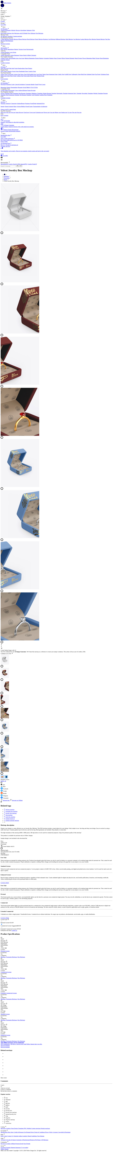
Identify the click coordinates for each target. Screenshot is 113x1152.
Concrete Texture (5, 60)
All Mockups (4, 29)
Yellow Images (4, 1149)
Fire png (13, 112)
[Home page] (5, 174)
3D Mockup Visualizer (7, 36)
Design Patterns (39, 58)
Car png (70, 112)
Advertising (23, 30)
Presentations (14, 87)
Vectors (5, 49)
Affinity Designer (31, 55)
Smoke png (64, 112)
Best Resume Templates (25, 93)
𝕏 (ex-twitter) (24, 1147)
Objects (3, 109)
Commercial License (6, 972)
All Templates (4, 83)
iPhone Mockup (22, 39)
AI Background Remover (28, 1140)
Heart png (3, 112)
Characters (13, 103)
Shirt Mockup (69, 39)
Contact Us (10, 1136)
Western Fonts (40, 76)
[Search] (17, 166)
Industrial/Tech (41, 103)
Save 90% (3, 24)
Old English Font (31, 74)
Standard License (5, 1014)
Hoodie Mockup (13, 39)
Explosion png (39, 112)
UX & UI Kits (34, 87)
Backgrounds (29, 49)
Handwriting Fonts (23, 68)
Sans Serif (6, 68)
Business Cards (10, 84)
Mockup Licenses (5, 43)
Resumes (20, 87)
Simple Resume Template (49, 93)
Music (15, 106)
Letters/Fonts (12, 109)
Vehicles (13, 30)
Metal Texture (96, 58)
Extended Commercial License (9, 993)
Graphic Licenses (5, 62)
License (3, 21)
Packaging (8, 30)
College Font (20, 76)
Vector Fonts (15, 71)
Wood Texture (78, 58)
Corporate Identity (30, 84)
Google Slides (4, 90)
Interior (2, 106)
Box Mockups (21, 957)
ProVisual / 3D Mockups (41, 1140)
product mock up (10, 818)
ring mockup (8, 815)
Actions (3, 52)
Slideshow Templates (37, 93)
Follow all (3, 781)
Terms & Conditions (39, 1132)
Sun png (79, 112)
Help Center (4, 1136)
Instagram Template (14, 95)
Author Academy (23, 1136)
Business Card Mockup (49, 39)
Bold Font (83, 74)
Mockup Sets (10, 33)
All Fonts (3, 67)
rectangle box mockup (11, 811)
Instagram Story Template (74, 93)
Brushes (7, 52)
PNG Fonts (4, 71)
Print (33, 30)
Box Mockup (92, 39)
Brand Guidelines (32, 1136)
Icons (24, 49)
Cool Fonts (10, 74)
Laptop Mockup (84, 39)
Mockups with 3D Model (21, 33)
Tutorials (16, 1136)
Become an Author (6, 1143)
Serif (2, 68)
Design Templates (19, 1128)
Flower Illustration (87, 58)
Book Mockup (31, 39)
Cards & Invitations (20, 84)
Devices (18, 30)
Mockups (3, 957)
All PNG (3, 102)
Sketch (25, 55)
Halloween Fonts (5, 76)
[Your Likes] (1, 155)
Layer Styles (13, 52)
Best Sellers (4, 33)
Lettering (9, 71)
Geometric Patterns (49, 58)
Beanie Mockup (100, 39)
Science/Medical (21, 106)
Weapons (3, 103)
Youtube (8, 1147)
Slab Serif (11, 68)
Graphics (8, 1128)
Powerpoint (11, 90)
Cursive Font (16, 74)
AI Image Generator (16, 1140)
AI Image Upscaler (6, 1140)
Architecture (44, 106)
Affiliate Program (15, 1143)
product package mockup (12, 820)
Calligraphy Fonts (76, 74)
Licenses (55, 1132)
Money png (58, 112)
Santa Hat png (19, 112)
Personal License (5, 951)
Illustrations (11, 49)
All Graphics (4, 48)
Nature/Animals (9, 106)
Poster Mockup (39, 39)
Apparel (3, 30)
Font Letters (27, 76)
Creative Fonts (32, 71)
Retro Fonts (33, 76)
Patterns (16, 49)
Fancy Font (24, 74)
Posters (8, 87)
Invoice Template (5, 93)
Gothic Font (61, 74)
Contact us (14, 930)
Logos (43, 84)
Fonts (12, 1128)
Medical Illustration (30, 58)
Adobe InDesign (22, 90)
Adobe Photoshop (5, 55)
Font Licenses (4, 79)
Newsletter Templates (87, 93)
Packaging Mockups (11, 957)
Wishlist (29, 1128)
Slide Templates (14, 93)
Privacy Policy (49, 1132)
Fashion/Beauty (21, 103)
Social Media (26, 87)
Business (27, 103)
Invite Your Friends (25, 1143)
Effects (63, 58)
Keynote (33, 90)
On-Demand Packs (29, 1132)
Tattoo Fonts (45, 74)
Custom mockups (17, 36)
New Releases (31, 33)
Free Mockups (39, 33)
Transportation (37, 106)
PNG (25, 1128)
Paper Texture (57, 58)
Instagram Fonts (53, 74)
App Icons (21, 58)
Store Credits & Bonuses (17, 1132)
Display (30, 68)
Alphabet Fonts (91, 74)
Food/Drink (33, 103)
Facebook (3, 1147)
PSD (2, 49)
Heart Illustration (104, 58)
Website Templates (98, 93)
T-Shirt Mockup (5, 39)
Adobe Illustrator (14, 55)
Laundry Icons (4, 58)
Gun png (52, 112)
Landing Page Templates (45, 95)
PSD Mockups (9, 40)
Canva (16, 90)
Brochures (3, 84)
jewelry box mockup (11, 813)
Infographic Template (62, 93)
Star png (8, 112)
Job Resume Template (25, 95)
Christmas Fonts (105, 74)
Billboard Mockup (60, 39)
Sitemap (42, 1136)
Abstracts (8, 103)
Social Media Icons (14, 58)
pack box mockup (10, 817)
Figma (21, 55)
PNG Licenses (4, 115)
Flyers (40, 84)
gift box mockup (9, 809)
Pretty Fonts (13, 76)
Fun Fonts (97, 74)
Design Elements (69, 58)
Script (16, 68)
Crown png (32, 112)
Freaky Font (4, 74)
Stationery (29, 30)
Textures (21, 49)
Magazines (3, 87)
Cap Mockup (76, 39)
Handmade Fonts (23, 71)
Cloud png (26, 112)
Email (36, 84)
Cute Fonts (39, 74)
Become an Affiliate (17, 800)
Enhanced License (5, 1035)
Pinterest (13, 1147)
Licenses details (5, 882)
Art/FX (7, 109)
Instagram (18, 1147)
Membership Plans (6, 1132)
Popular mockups (45, 1128)
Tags (38, 1136)
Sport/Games (29, 106)
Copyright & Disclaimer (64, 1132)
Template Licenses (5, 98)
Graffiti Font (67, 74)
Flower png (47, 112)
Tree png (74, 112)
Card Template (35, 95)
